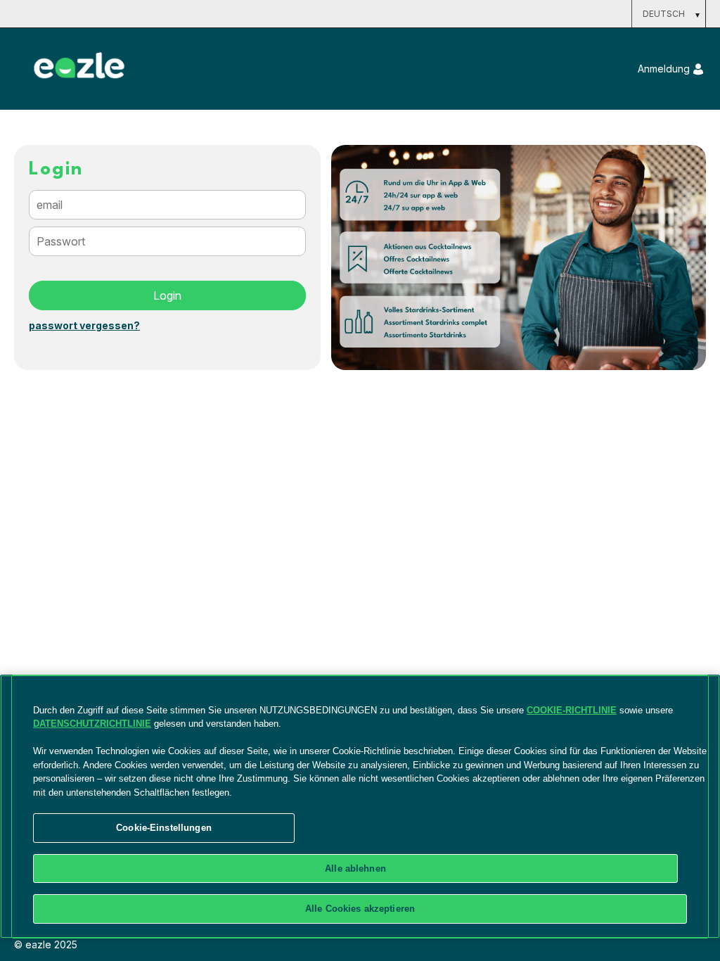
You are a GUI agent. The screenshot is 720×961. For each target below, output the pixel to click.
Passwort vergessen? (84, 326)
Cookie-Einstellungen (164, 827)
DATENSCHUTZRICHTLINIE (92, 723)
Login (167, 295)
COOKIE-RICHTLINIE (572, 710)
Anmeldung (664, 69)
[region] (360, 806)
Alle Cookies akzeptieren (360, 908)
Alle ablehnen (355, 868)
